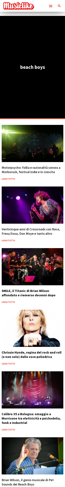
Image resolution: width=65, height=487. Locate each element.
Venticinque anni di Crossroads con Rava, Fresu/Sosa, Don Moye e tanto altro (31, 231)
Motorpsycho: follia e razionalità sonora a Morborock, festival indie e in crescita (31, 169)
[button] (50, 6)
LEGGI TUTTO (8, 179)
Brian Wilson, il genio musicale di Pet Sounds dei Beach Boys (28, 482)
